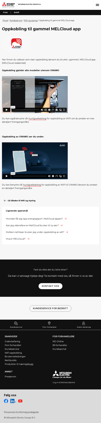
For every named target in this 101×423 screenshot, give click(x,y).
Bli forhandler (60, 345)
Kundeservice (16, 327)
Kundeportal (59, 349)
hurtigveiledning (37, 118)
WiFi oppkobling (13, 353)
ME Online (58, 341)
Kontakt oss (50, 286)
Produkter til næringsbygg (19, 364)
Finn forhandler (50, 327)
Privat (5, 12)
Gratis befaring (84, 327)
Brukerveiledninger (15, 356)
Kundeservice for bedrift (50, 308)
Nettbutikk (11, 360)
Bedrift (16, 12)
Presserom (10, 376)
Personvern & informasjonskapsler (21, 412)
